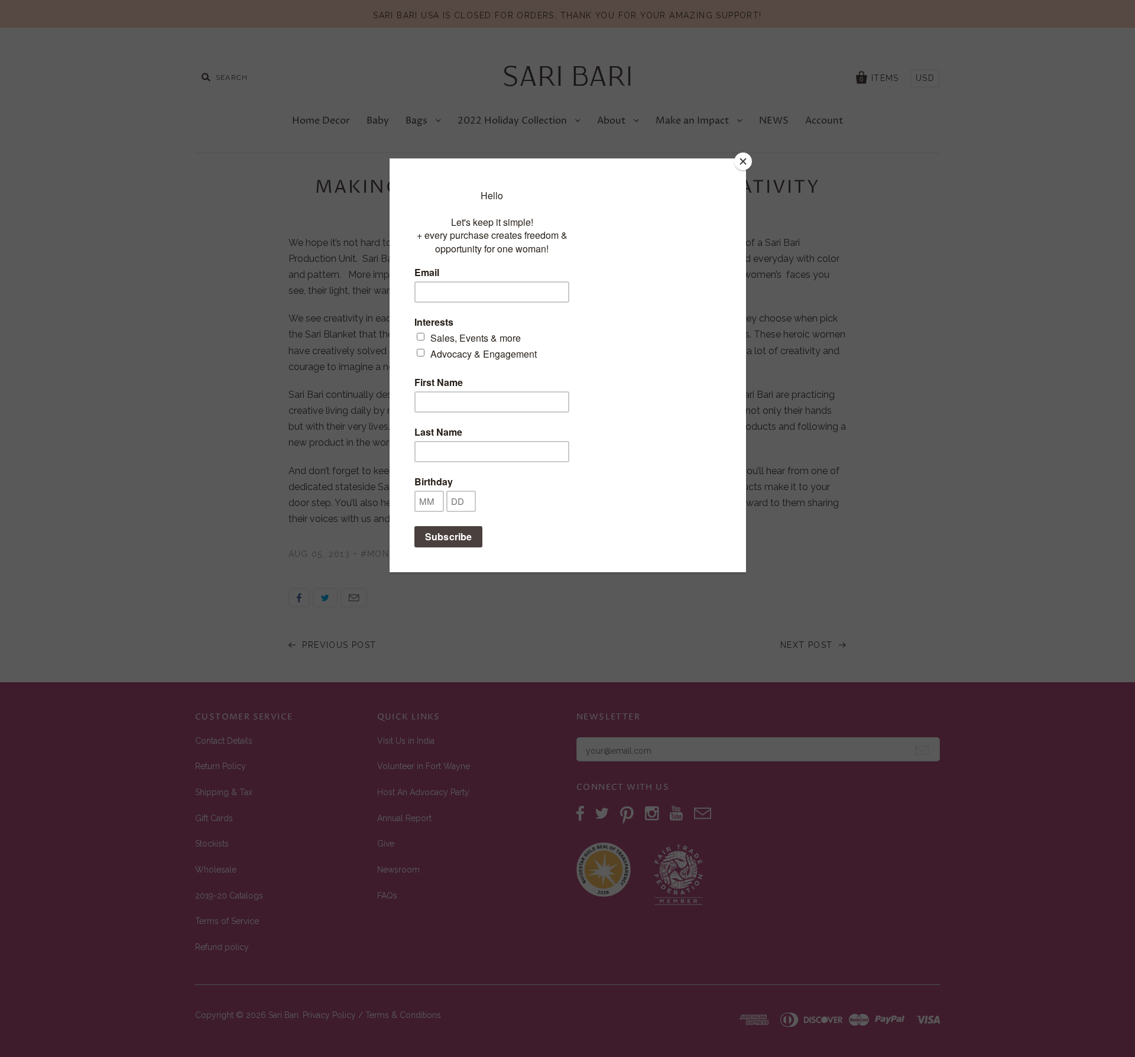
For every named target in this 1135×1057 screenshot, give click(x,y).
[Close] (743, 161)
